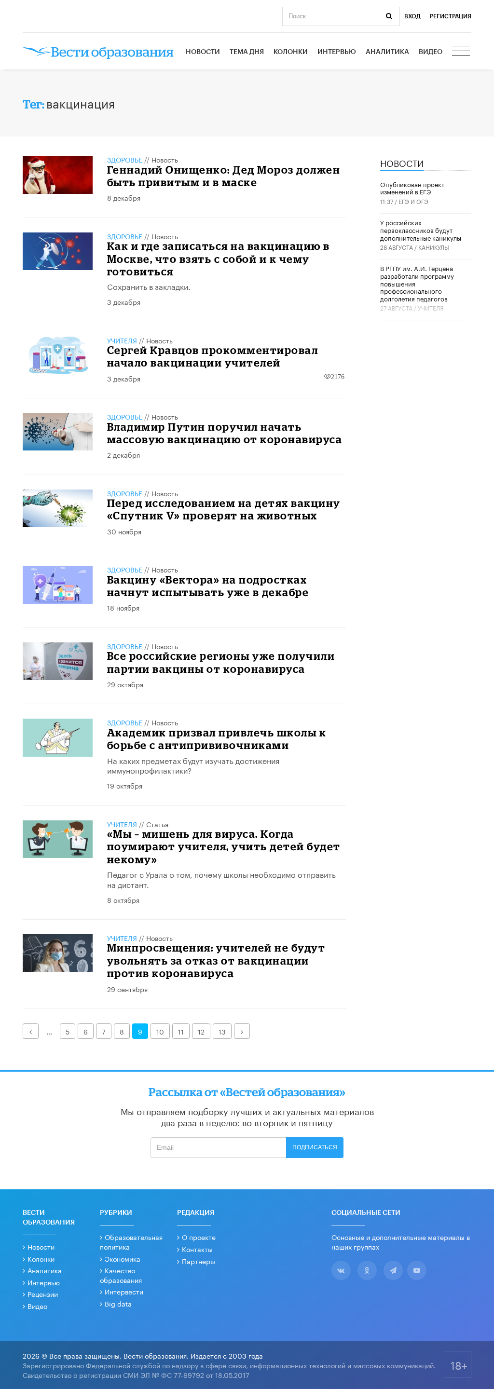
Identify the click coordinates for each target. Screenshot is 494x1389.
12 (201, 1031)
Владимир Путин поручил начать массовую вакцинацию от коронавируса (225, 433)
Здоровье (124, 159)
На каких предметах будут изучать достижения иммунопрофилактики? (193, 765)
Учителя (122, 340)
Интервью (336, 52)
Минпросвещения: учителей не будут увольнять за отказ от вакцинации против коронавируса (216, 960)
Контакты (197, 1248)
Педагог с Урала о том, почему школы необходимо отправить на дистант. (221, 879)
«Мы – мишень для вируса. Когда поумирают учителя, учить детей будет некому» (224, 846)
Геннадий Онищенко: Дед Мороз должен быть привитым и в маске (224, 175)
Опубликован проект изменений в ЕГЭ (412, 187)
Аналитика (387, 52)
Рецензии (42, 1293)
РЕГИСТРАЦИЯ (450, 16)
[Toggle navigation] (461, 52)
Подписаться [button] (314, 1147)
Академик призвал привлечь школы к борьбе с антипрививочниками (217, 738)
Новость (164, 159)
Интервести (124, 1291)
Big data (118, 1303)
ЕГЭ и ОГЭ (413, 200)
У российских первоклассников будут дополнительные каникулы (420, 229)
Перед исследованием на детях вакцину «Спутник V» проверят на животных (224, 509)
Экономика (122, 1258)
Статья (157, 823)
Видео (430, 52)
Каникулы (433, 246)
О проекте (199, 1236)
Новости (203, 52)
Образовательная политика (131, 1241)
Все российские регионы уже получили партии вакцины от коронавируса (221, 662)
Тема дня (247, 52)
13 (222, 1031)
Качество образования (121, 1275)
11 (181, 1031)
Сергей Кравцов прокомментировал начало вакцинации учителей (212, 356)
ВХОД (412, 16)
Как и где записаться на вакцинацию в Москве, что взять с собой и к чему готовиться (218, 258)
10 (160, 1031)
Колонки (291, 52)
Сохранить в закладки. (149, 286)
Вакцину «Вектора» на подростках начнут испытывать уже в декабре (208, 585)
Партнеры (198, 1260)
